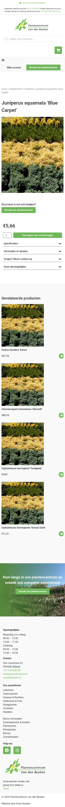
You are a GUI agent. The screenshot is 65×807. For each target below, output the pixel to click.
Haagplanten (10, 704)
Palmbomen (9, 725)
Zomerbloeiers (10, 736)
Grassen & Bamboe (13, 697)
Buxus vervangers (12, 718)
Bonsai (6, 733)
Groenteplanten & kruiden (16, 722)
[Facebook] (7, 750)
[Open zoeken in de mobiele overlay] (32, 39)
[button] (19, 210)
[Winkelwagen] (58, 50)
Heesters (7, 712)
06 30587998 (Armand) (50, 11)
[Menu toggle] (3, 60)
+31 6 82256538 (12, 670)
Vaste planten (10, 693)
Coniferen (29, 89)
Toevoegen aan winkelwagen (38, 235)
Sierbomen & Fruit (12, 701)
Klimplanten (9, 729)
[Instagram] (17, 750)
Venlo (6, 788)
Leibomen (8, 690)
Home (4, 89)
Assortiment (16, 89)
